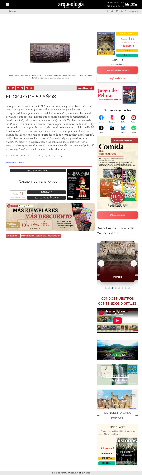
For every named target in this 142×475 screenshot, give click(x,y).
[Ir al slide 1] (106, 288)
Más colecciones (117, 215)
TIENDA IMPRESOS (115, 3)
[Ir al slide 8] (129, 288)
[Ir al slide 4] (116, 288)
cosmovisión (54, 235)
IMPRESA (107, 458)
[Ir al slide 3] (112, 288)
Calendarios (85, 88)
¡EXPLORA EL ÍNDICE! (46, 197)
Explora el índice (117, 78)
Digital (127, 55)
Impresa (127, 50)
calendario (41, 235)
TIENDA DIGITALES (115, 6)
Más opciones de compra (117, 70)
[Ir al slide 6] (122, 288)
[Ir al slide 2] (109, 288)
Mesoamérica (28, 235)
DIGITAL (106, 463)
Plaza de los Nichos (117, 355)
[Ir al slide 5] (119, 288)
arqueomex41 (13, 235)
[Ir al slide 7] (126, 288)
